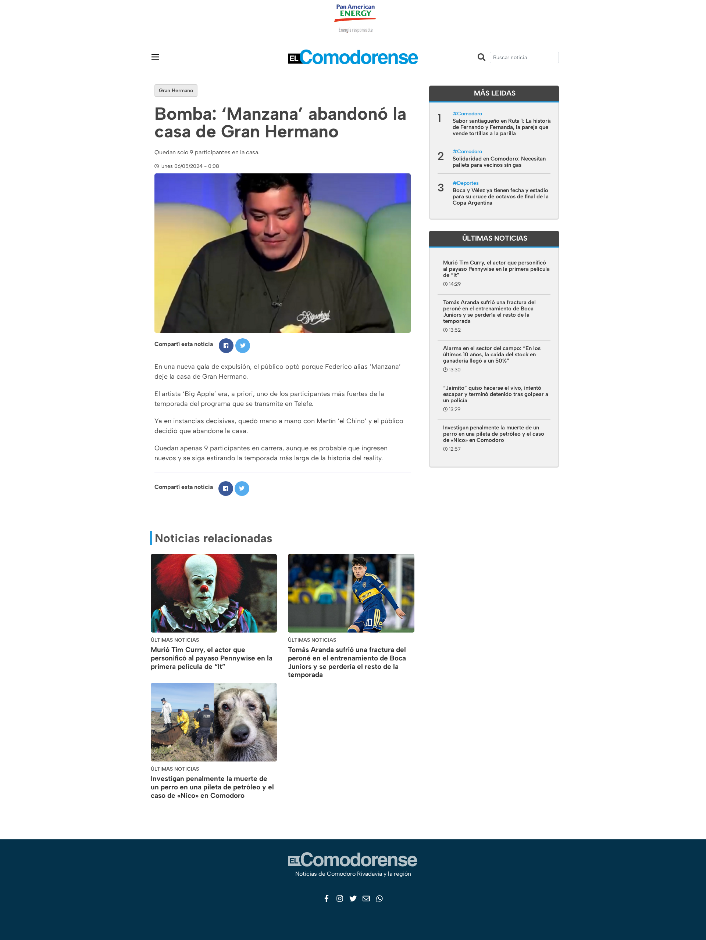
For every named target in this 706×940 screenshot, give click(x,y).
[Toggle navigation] (155, 56)
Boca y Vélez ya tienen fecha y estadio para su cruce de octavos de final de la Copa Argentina (501, 196)
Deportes (468, 183)
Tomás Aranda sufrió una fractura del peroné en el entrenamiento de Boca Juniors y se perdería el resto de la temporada (347, 662)
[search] (524, 57)
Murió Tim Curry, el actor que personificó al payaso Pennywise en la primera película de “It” (211, 658)
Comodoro (469, 114)
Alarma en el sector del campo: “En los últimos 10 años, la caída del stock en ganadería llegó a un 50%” (492, 354)
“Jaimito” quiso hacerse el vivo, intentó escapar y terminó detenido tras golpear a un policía (495, 394)
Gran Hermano (176, 90)
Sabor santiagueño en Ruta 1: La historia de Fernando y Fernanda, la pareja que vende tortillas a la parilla (502, 127)
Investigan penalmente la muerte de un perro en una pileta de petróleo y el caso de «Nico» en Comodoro (212, 787)
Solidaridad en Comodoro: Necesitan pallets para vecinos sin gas (499, 161)
